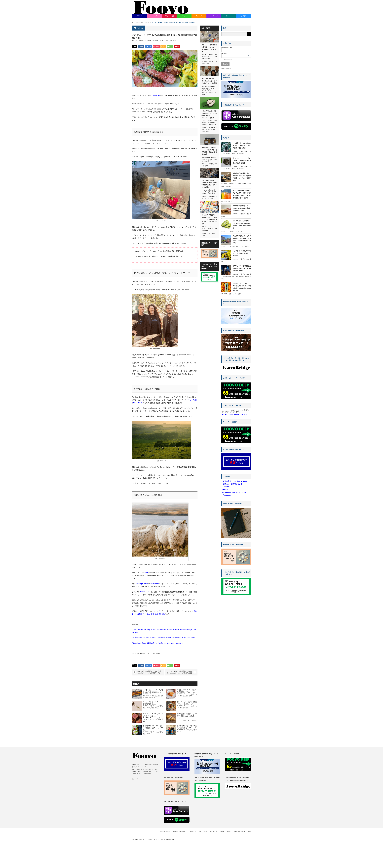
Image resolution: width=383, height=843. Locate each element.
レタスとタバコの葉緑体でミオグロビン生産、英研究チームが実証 (242, 253)
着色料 (230, 201)
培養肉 (149, 40)
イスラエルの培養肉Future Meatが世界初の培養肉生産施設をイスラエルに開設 (209, 183)
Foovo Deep (153, 694)
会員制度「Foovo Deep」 (180, 831)
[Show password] (248, 56)
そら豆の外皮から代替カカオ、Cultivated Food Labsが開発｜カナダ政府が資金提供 (242, 224)
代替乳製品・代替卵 (151, 720)
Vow (146, 572)
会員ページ (229, 16)
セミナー (159, 694)
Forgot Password (226, 68)
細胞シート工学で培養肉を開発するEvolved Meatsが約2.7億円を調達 (209, 48)
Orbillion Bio (156, 40)
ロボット (184, 16)
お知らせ (243, 16)
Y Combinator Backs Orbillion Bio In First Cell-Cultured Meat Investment (157, 643)
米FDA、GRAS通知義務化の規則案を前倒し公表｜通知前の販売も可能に (242, 268)
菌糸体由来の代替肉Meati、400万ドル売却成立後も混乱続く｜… (187, 716)
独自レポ (139, 16)
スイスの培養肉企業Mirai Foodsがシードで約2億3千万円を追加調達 (209, 81)
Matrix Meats (138, 403)
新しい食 (235, 153)
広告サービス (213, 831)
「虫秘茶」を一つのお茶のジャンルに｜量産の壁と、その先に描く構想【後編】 (242, 145)
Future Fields (192, 400)
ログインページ (203, 831)
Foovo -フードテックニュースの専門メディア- (151, 839)
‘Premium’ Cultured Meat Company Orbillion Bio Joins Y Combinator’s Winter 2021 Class (163, 638)
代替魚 (158, 696)
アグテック (199, 16)
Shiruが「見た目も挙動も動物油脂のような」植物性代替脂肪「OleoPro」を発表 (209, 114)
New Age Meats (142, 584)
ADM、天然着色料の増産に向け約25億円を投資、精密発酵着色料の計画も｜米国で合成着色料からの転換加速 (242, 194)
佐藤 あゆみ (173, 40)
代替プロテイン (143, 40)
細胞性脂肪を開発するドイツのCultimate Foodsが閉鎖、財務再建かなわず (242, 208)
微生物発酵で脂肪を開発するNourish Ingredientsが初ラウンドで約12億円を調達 (179, 672)
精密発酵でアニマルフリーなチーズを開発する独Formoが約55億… (153, 728)
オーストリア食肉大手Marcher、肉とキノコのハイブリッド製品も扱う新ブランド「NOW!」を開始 (209, 219)
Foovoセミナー (154, 16)
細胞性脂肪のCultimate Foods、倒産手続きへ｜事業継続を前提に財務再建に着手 (209, 151)
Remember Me (227, 60)
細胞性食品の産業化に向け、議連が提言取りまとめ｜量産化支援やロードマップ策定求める (242, 176)
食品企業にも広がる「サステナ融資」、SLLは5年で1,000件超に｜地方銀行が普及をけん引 (242, 239)
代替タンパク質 (169, 16)
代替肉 (154, 696)
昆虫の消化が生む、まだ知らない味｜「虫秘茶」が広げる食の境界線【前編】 (242, 160)
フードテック (229, 153)
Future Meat (154, 584)
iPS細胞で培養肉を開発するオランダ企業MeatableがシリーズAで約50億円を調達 (149, 672)
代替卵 (232, 276)
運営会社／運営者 (165, 831)
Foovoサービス (214, 16)
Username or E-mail (226, 47)
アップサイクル (188, 730)
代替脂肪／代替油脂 (245, 214)
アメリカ (162, 40)
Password (224, 53)
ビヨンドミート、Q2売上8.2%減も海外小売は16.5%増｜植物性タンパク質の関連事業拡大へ (242, 287)
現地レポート (153, 698)
